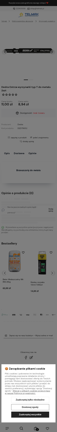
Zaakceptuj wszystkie (30, 414)
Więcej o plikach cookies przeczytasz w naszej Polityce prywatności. (27, 392)
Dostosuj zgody (30, 407)
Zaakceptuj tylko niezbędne (30, 400)
